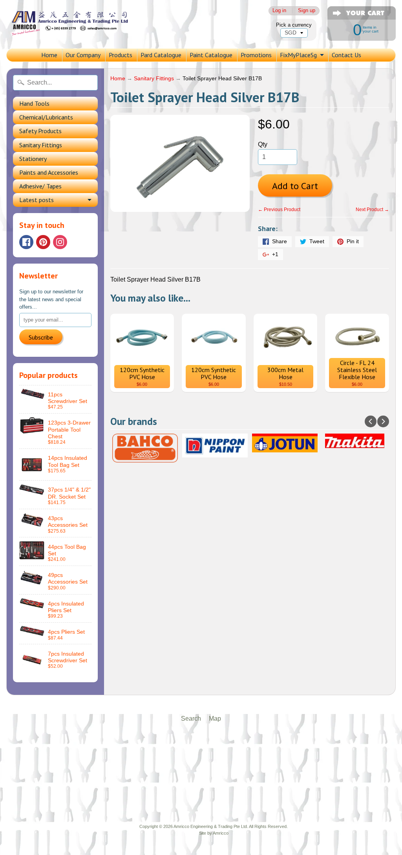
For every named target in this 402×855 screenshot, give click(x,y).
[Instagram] (60, 242)
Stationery (33, 159)
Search (191, 718)
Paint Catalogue (211, 55)
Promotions (256, 55)
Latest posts (36, 200)
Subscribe (41, 337)
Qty (262, 144)
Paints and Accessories (48, 172)
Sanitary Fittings (40, 145)
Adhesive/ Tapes (40, 186)
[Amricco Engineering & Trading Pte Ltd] (77, 24)
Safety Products (40, 131)
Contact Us (346, 55)
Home (49, 55)
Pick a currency (294, 25)
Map (215, 718)
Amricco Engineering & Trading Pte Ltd (210, 826)
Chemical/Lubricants (46, 117)
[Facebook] (26, 242)
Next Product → (372, 209)
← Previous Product (279, 209)
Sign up (306, 10)
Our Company (83, 55)
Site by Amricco (213, 833)
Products (120, 55)
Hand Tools (34, 103)
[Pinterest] (43, 242)
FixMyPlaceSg (298, 55)
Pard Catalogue (161, 55)
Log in (279, 10)
